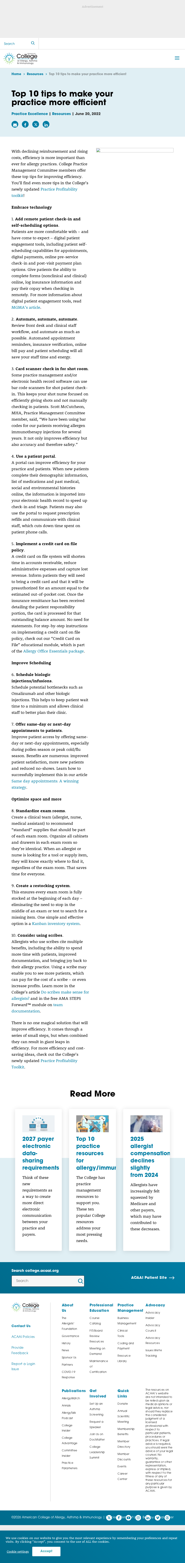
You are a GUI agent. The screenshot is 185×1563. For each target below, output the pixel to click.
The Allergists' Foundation (69, 1323)
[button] (177, 58)
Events (122, 1466)
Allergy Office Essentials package (53, 651)
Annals (66, 1405)
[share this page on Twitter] (35, 124)
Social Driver (164, 1517)
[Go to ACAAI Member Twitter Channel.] (109, 1518)
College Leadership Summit (97, 1452)
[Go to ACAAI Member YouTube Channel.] (128, 1518)
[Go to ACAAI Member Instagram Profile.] (138, 1518)
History (66, 1343)
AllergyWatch (71, 1398)
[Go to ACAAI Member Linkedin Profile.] (148, 1518)
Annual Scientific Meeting (124, 1416)
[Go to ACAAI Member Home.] (20, 59)
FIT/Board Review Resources (97, 1336)
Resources (61, 114)
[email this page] (15, 124)
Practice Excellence (30, 114)
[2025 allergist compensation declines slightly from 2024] (146, 1123)
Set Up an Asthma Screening (96, 1409)
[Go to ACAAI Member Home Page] (25, 1307)
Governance (70, 1336)
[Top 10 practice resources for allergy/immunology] (92, 1123)
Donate (123, 1404)
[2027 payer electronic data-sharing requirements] (38, 1123)
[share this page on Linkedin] (46, 124)
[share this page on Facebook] (25, 124)
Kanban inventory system (56, 923)
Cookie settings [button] (18, 1551)
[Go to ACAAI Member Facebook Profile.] (119, 1518)
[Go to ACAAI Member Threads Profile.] (167, 1518)
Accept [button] (46, 1551)
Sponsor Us (69, 1357)
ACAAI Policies (23, 1337)
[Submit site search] (33, 43)
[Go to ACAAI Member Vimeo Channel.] (157, 1518)
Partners (67, 1365)
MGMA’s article (26, 307)
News (65, 1350)
